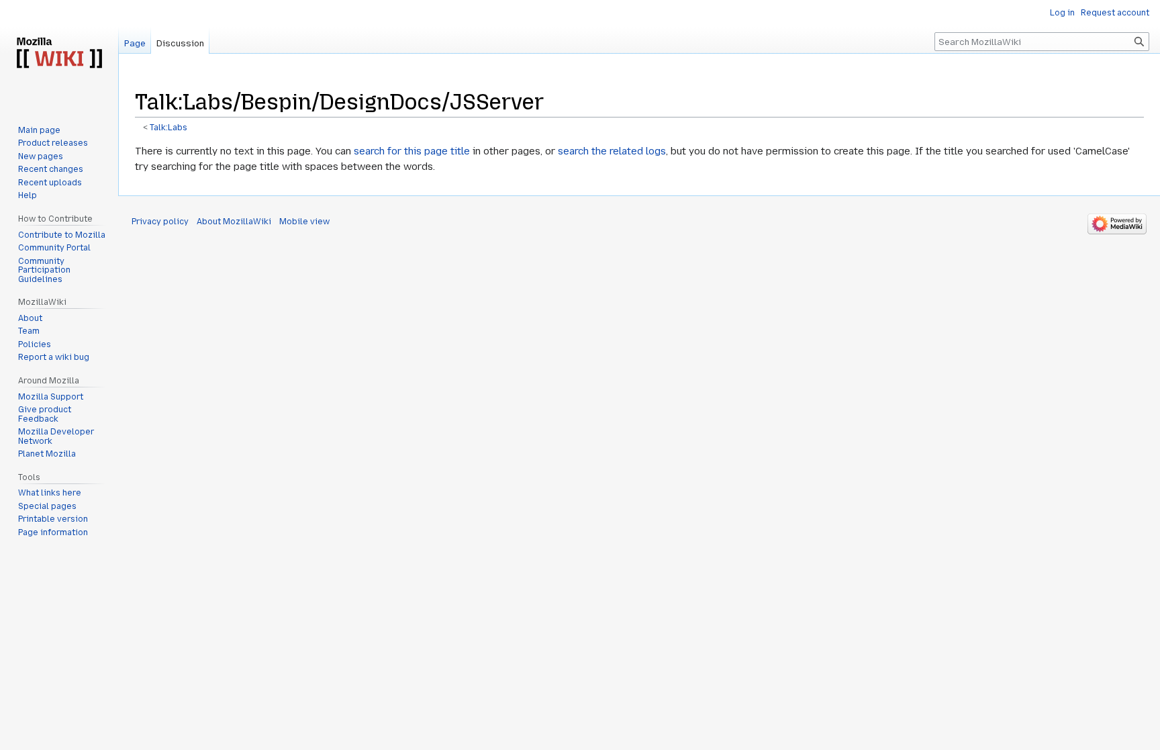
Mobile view (304, 221)
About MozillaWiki (234, 221)
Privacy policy (160, 221)
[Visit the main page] (59, 53)
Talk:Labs (168, 127)
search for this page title (412, 151)
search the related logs (612, 151)
